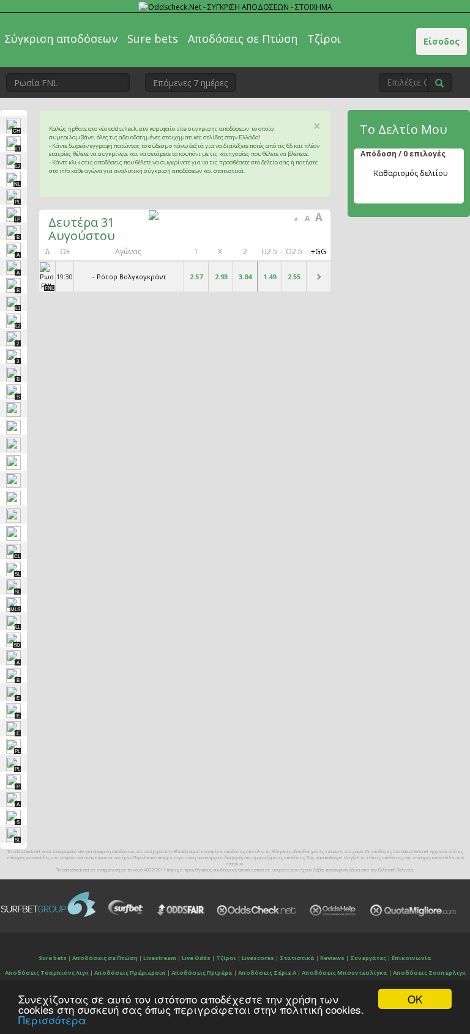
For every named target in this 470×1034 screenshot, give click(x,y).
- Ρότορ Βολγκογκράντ (129, 276)
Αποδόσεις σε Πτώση (242, 38)
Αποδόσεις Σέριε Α (267, 973)
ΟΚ (415, 999)
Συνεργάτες (368, 958)
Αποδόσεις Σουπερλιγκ (429, 973)
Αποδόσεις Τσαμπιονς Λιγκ (47, 973)
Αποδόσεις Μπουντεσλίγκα (344, 973)
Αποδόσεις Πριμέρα (202, 973)
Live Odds (196, 958)
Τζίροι (324, 38)
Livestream (159, 958)
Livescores (258, 958)
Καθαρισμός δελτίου (411, 173)
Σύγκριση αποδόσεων (61, 38)
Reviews (332, 958)
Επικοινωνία (411, 958)
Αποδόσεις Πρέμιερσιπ (130, 973)
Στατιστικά (297, 958)
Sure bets (152, 38)
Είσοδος (441, 41)
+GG (318, 251)
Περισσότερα (52, 1019)
